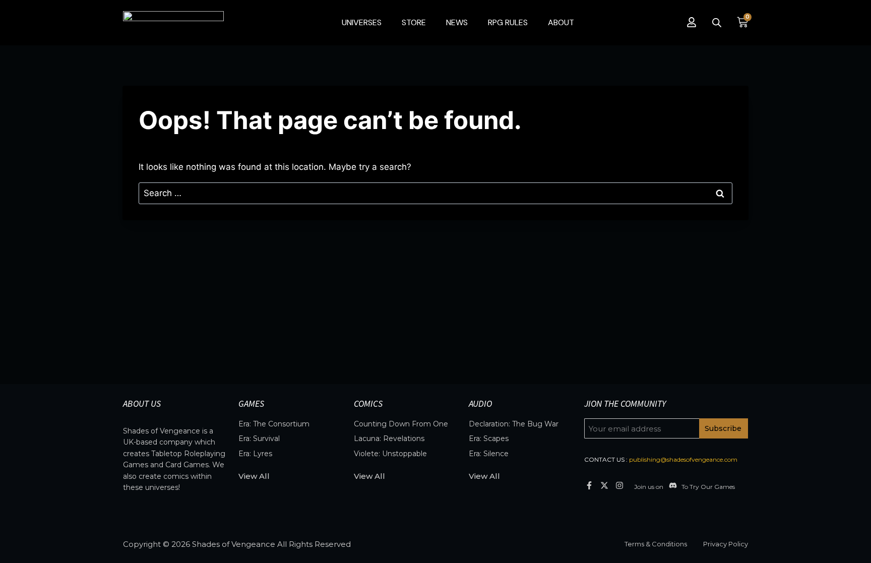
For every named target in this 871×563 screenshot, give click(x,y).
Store (414, 22)
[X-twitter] (604, 485)
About (561, 22)
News (457, 22)
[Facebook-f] (589, 485)
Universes (362, 22)
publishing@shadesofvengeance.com (683, 459)
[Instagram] (620, 485)
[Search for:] (435, 193)
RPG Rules (508, 22)
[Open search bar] (717, 22)
